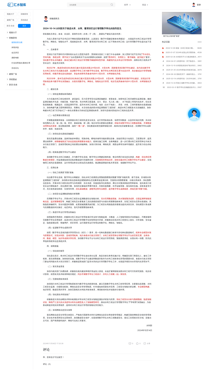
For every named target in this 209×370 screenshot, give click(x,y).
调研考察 (15, 58)
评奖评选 (15, 47)
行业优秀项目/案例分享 (20, 63)
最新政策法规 (16, 42)
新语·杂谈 (10, 26)
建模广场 (10, 20)
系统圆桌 (24, 20)
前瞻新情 (24, 14)
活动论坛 (15, 68)
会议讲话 (15, 52)
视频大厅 (10, 14)
